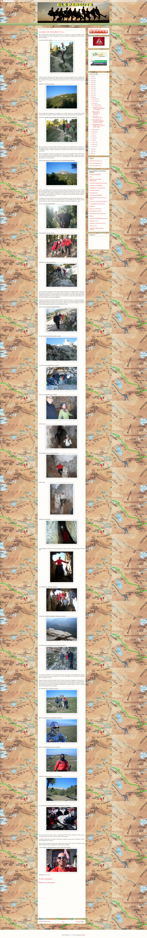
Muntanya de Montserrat (95, 208)
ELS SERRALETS (93, 193)
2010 (92, 97)
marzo (94, 142)
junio (93, 136)
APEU (90, 177)
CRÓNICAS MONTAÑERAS (96, 185)
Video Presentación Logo (95, 165)
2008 (92, 151)
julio (93, 133)
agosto (94, 131)
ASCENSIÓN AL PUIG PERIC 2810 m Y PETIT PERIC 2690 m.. (98, 126)
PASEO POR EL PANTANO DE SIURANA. (96, 113)
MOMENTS (92, 206)
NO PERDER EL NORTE (95, 211)
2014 (92, 88)
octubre (94, 103)
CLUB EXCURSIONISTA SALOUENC (98, 183)
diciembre (94, 99)
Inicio (63, 921)
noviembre (95, 101)
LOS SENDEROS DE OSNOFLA (97, 204)
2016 (92, 84)
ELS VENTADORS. (96, 105)
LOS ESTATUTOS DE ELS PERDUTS (98, 201)
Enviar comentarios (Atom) (65, 925)
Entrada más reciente (44, 921)
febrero (94, 144)
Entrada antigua (80, 921)
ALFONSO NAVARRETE (95, 174)
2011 (92, 95)
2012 (92, 93)
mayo (93, 138)
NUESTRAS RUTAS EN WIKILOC (97, 213)
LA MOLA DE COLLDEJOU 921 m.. (98, 117)
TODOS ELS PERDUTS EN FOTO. (97, 223)
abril (93, 140)
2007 (92, 153)
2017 (92, 82)
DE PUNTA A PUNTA (94, 190)
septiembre (95, 129)
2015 (92, 86)
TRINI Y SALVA (93, 225)
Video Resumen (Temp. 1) (95, 160)
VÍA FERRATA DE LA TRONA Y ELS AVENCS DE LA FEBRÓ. (98, 108)
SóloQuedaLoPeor (93, 220)
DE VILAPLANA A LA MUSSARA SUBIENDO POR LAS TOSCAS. (98, 121)
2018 (92, 80)
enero (93, 146)
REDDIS (91, 216)
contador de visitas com (95, 29)
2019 (92, 78)
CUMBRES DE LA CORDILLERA (97, 188)
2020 (92, 76)
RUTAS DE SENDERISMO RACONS (98, 218)
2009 (92, 149)
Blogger (83, 935)
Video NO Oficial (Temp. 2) (95, 163)
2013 (92, 91)
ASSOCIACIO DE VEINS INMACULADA (95, 180)
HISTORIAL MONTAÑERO (95, 195)
